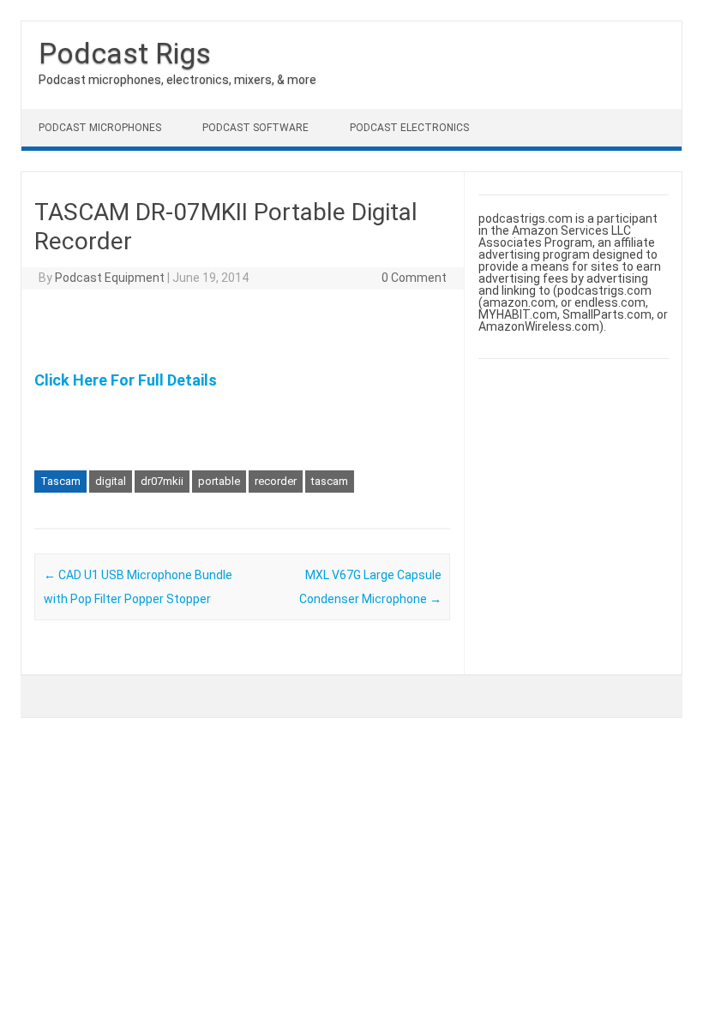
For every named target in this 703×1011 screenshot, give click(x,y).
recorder (276, 481)
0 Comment (414, 277)
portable (219, 481)
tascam (329, 481)
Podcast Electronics (409, 128)
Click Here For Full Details (125, 380)
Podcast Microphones (100, 128)
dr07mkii (162, 481)
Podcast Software (255, 128)
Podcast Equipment (110, 277)
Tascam (60, 481)
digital (110, 481)
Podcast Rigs (125, 53)
